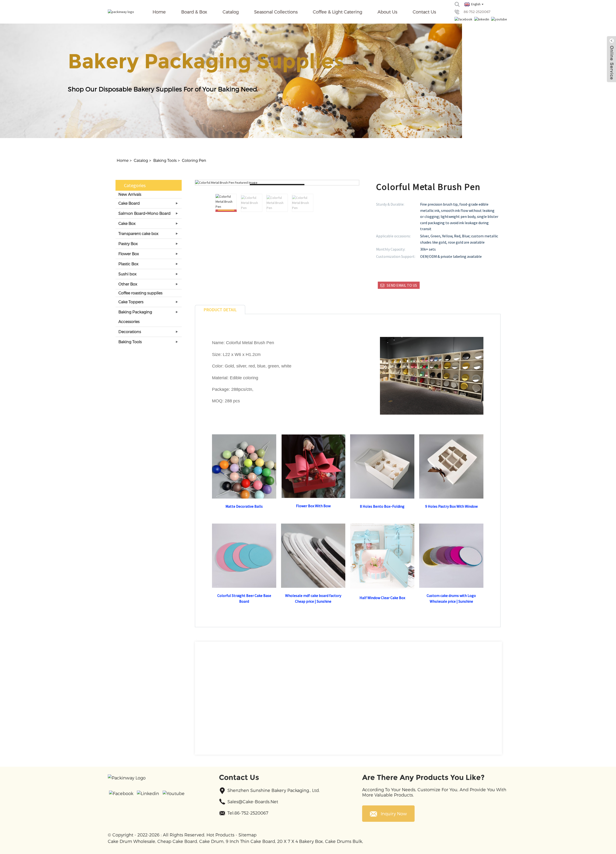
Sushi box (127, 274)
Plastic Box (128, 263)
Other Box (127, 284)
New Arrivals (129, 194)
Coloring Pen (194, 160)
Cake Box (126, 223)
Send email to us (402, 285)
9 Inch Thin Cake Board (250, 841)
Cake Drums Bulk (343, 841)
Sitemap (247, 834)
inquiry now (394, 813)
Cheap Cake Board (177, 841)
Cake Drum (211, 841)
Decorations (129, 331)
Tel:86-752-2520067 (247, 812)
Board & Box (194, 11)
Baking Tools (165, 160)
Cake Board (129, 203)
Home (159, 11)
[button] (336, 203)
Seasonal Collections (276, 11)
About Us (387, 11)
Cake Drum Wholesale (131, 841)
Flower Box (128, 253)
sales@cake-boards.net (252, 801)
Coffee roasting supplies (140, 293)
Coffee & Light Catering (337, 11)
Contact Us (424, 11)
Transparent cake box (138, 233)
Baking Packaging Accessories (135, 317)
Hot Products (220, 834)
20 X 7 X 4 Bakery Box (300, 841)
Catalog (231, 11)
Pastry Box (128, 243)
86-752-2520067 (477, 12)
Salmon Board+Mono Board (144, 213)
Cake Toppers (130, 301)
